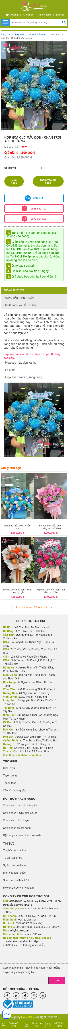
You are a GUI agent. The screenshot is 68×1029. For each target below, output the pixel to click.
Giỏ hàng (13, 14)
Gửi (57, 980)
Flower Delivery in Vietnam (18, 887)
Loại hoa (19, 34)
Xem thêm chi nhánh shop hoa (22, 755)
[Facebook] (7, 995)
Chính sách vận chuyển (16, 820)
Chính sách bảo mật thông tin (20, 805)
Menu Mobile (5, 22)
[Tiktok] (25, 995)
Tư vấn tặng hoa (12, 857)
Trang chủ (6, 34)
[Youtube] (43, 995)
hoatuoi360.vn (28, 1017)
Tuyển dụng (10, 775)
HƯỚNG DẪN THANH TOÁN (19, 297)
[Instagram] (34, 995)
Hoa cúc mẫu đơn (37, 34)
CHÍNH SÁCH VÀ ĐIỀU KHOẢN (20, 305)
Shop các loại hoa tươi (16, 880)
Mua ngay (14, 181)
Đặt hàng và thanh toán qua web (22, 835)
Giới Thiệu (28, 14)
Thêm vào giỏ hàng (48, 181)
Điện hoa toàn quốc (14, 872)
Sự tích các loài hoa (14, 865)
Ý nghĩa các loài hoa (14, 850)
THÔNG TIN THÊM (14, 290)
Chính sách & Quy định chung (20, 813)
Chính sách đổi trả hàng (17, 828)
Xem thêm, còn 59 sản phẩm (32, 607)
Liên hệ (60, 14)
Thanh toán (45, 14)
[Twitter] (16, 995)
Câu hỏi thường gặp (14, 790)
